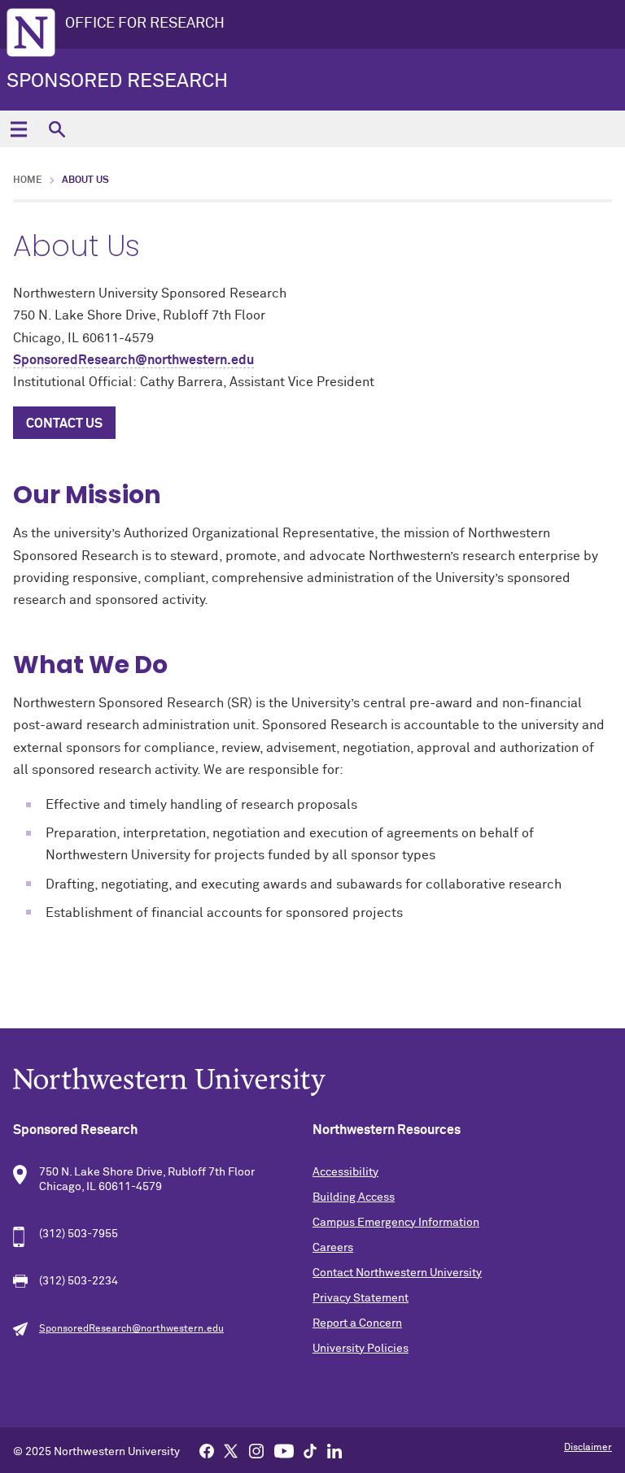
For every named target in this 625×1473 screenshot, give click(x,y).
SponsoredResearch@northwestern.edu (133, 360)
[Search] (56, 129)
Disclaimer (588, 1448)
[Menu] (18, 129)
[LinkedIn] (334, 1450)
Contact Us (64, 423)
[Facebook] (206, 1450)
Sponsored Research (117, 81)
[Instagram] (256, 1450)
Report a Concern (357, 1323)
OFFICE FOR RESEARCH (145, 23)
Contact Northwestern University (397, 1273)
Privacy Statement (360, 1298)
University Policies (360, 1348)
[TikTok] (310, 1450)
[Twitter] (231, 1450)
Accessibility (345, 1172)
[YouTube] (284, 1450)
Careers (332, 1248)
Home (27, 180)
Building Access (353, 1197)
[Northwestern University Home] (31, 32)
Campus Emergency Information (395, 1222)
